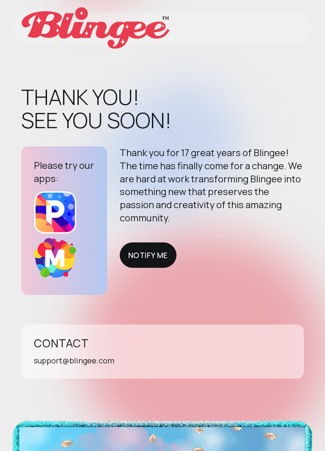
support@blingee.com (74, 360)
